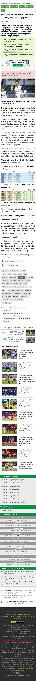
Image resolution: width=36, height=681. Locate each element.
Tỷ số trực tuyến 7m (13, 593)
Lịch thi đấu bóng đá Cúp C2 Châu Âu (13, 502)
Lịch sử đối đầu (11, 290)
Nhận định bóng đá (18, 73)
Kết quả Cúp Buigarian (9, 514)
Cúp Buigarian (6, 510)
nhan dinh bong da (9, 318)
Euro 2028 (4, 277)
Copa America (29, 277)
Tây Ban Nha (15, 270)
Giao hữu (21, 299)
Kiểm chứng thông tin (23, 668)
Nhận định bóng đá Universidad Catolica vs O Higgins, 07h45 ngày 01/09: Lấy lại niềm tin (25, 354)
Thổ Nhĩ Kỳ (13, 287)
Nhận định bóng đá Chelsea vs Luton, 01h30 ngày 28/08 (25, 390)
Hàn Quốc (27, 280)
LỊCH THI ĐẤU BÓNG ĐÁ (10, 476)
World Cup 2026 (13, 277)
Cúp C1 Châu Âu (6, 274)
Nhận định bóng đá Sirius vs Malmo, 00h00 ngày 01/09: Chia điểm (16, 339)
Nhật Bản (20, 280)
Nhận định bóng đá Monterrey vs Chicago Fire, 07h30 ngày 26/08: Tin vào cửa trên (26, 441)
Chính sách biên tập (9, 668)
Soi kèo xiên (20, 290)
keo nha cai (6, 316)
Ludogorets (6, 310)
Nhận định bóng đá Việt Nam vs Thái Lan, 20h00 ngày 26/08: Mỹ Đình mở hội (25, 415)
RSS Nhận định (6, 597)
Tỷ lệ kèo (30, 7)
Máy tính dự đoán (6, 293)
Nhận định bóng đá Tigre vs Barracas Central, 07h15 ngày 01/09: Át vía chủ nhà (17, 583)
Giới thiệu (5, 616)
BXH (3, 10)
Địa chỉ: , (18, 626)
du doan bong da (24, 318)
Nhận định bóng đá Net (19, 590)
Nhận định (5, 7)
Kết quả (22, 7)
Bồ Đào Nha (5, 287)
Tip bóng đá (5, 299)
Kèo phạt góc (28, 290)
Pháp (19, 274)
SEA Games (15, 296)
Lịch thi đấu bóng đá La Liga (10, 489)
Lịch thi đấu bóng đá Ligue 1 (10, 496)
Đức (24, 270)
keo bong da (18, 316)
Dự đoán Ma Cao (24, 296)
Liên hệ (12, 616)
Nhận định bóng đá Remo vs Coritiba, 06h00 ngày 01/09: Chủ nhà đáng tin (17, 572)
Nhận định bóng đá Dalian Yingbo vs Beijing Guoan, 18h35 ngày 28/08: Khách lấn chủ (26, 379)
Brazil (3, 283)
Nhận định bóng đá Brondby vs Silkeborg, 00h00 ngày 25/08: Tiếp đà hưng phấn (26, 465)
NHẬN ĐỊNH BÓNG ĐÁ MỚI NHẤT (13, 568)
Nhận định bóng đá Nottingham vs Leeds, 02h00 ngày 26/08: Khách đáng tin (26, 453)
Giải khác (21, 277)
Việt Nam (25, 274)
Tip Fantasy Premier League (9, 280)
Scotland (25, 287)
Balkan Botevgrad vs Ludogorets (13, 313)
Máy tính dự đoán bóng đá (23, 595)
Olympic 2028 (27, 293)
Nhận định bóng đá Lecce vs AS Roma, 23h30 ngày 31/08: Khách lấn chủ (16, 332)
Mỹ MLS (16, 283)
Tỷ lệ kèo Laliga (17, 597)
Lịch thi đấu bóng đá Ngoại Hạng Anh (13, 480)
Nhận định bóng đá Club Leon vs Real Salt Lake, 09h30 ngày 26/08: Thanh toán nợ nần (26, 429)
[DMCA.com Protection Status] (18, 623)
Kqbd (30, 590)
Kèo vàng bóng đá (6, 303)
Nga (26, 283)
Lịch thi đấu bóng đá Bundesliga (11, 486)
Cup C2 (14, 274)
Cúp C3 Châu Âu (6, 296)
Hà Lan (19, 287)
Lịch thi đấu (14, 7)
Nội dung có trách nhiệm (22, 669)
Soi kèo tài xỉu (13, 299)
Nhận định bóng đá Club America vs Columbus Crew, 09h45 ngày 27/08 (25, 403)
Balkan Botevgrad (18, 308)
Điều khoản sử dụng (22, 616)
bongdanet (6, 321)
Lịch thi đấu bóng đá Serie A (10, 492)
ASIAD (4, 290)
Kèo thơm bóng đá (17, 293)
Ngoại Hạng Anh (6, 270)
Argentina (9, 283)
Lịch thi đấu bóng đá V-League (10, 499)
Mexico (21, 283)
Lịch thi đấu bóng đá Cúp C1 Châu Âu (13, 483)
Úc (30, 287)
